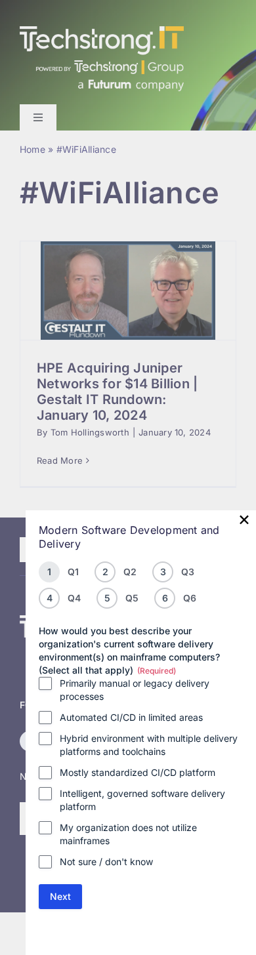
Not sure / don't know (106, 861)
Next (60, 896)
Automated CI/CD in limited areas (131, 717)
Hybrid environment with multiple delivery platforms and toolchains (149, 745)
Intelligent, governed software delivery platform (142, 800)
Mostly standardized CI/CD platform (137, 772)
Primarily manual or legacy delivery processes (134, 690)
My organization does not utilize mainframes (128, 834)
